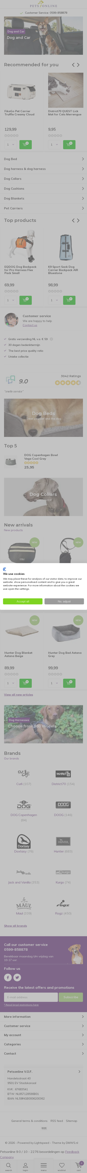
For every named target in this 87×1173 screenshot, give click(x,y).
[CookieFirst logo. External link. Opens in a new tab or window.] (4, 569)
